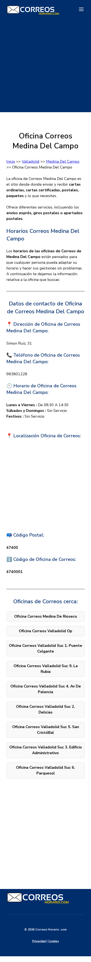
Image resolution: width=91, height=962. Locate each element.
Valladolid (30, 161)
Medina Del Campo (62, 161)
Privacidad (39, 941)
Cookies (53, 941)
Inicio (10, 161)
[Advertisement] (45, 66)
